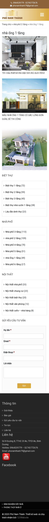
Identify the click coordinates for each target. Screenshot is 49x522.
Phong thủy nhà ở (12, 507)
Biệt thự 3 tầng (13, 198)
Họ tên (7, 330)
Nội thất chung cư (14, 291)
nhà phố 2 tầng (20, 24)
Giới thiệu (8, 410)
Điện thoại (9, 352)
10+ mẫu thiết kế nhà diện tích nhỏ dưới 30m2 (23, 73)
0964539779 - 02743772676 (25, 3)
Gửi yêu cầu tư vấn (13, 420)
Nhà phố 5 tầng (13, 251)
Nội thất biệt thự (13, 297)
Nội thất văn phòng (14, 304)
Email (7, 341)
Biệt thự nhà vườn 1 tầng (17, 205)
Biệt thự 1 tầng (13, 185)
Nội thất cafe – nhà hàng (17, 310)
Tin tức (7, 425)
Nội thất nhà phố (13, 284)
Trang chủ (6, 24)
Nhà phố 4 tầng (13, 244)
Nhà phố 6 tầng (13, 264)
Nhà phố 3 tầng (13, 231)
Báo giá (7, 415)
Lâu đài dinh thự (13, 211)
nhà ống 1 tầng (13, 257)
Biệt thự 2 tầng (13, 192)
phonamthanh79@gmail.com (25, 6)
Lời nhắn (8, 363)
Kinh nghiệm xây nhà (13, 504)
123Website (23, 517)
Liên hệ (7, 430)
